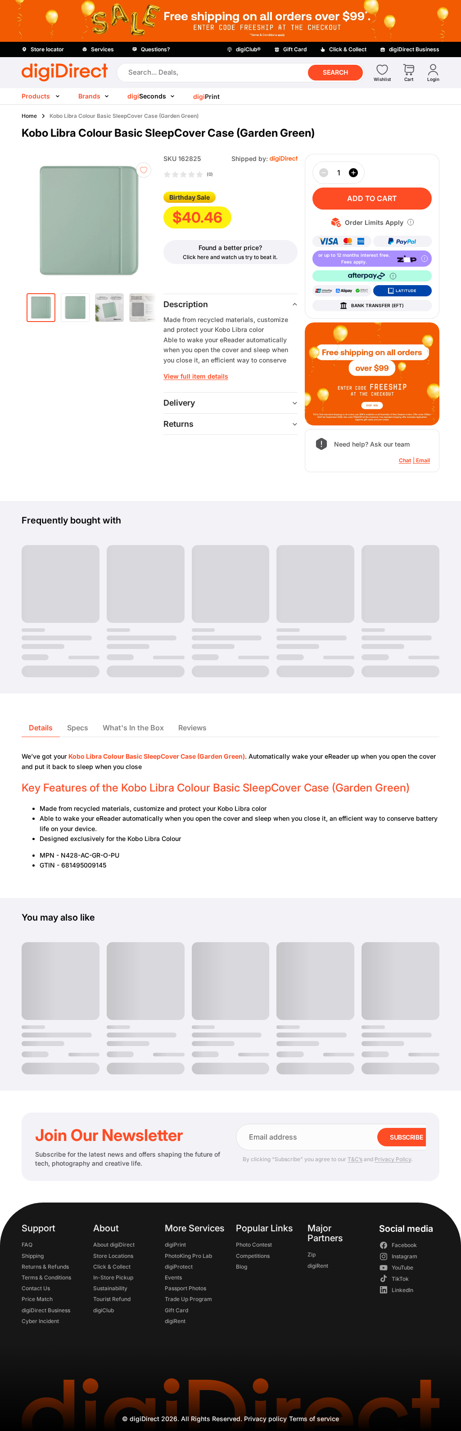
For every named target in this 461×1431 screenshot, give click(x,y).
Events (173, 1277)
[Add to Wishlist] (143, 170)
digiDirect (144, 1418)
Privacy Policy (393, 1159)
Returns (178, 424)
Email (423, 460)
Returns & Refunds (45, 1266)
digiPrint (175, 1245)
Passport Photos (185, 1288)
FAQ (27, 1245)
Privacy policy (265, 1418)
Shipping (33, 1255)
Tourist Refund (112, 1299)
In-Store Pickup (113, 1277)
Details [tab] (41, 727)
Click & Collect (112, 1266)
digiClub (103, 1310)
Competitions (253, 1255)
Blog (241, 1266)
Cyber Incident (40, 1321)
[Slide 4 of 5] (143, 307)
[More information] (410, 222)
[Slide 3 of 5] (109, 307)
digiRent (175, 1321)
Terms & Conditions (46, 1277)
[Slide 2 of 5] (75, 307)
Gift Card (176, 1310)
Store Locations (113, 1255)
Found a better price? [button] (230, 247)
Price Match (37, 1299)
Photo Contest (254, 1245)
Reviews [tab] (192, 727)
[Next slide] (144, 221)
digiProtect (179, 1266)
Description (185, 304)
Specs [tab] (77, 727)
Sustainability (110, 1288)
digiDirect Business (46, 1310)
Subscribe (406, 1137)
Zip (311, 1255)
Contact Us (36, 1288)
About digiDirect (114, 1245)
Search (335, 72)
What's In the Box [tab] (133, 727)
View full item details (195, 376)
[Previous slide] (45, 221)
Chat (405, 460)
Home (29, 115)
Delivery (179, 402)
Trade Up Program (188, 1299)
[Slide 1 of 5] (41, 307)
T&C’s (355, 1159)
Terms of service (314, 1418)
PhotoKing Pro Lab (188, 1255)
